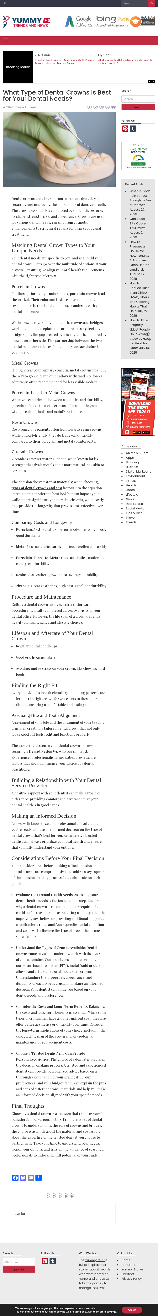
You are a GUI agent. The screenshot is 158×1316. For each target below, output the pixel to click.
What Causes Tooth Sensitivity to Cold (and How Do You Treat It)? (125, 61)
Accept (132, 1310)
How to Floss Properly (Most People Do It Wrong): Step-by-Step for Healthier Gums (64, 61)
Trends (131, 522)
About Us (128, 1265)
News (130, 499)
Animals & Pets (137, 453)
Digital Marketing (138, 471)
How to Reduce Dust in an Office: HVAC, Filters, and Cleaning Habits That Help (140, 297)
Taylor (20, 1213)
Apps (130, 457)
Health (33, 106)
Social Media (135, 508)
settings (111, 1312)
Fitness (131, 481)
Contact (128, 1274)
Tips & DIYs (134, 513)
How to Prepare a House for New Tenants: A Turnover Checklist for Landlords (140, 256)
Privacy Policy (132, 1279)
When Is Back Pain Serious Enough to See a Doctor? (140, 198)
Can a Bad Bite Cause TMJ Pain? (138, 223)
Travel (130, 517)
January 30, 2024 (15, 106)
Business (132, 467)
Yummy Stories (133, 1269)
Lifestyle (132, 494)
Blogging (132, 462)
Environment (135, 476)
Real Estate (134, 504)
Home (130, 490)
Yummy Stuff (95, 1260)
